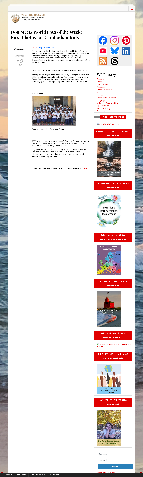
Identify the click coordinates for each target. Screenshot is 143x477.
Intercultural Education (106, 97)
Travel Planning (103, 108)
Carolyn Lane (19, 49)
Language (101, 100)
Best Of (100, 81)
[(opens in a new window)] (103, 40)
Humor (100, 95)
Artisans (100, 79)
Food (99, 92)
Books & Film (102, 84)
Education (101, 87)
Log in (36, 48)
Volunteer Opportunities (107, 103)
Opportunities (103, 106)
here (85, 168)
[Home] (29, 18)
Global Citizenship (104, 89)
